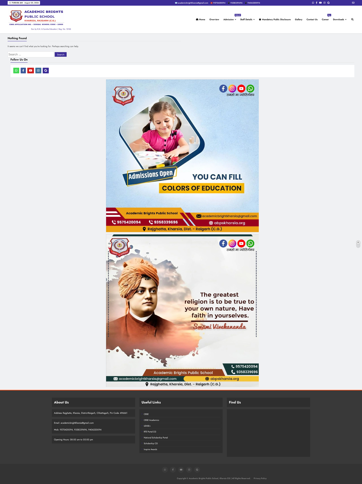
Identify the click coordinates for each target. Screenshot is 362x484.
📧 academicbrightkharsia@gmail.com (191, 2)
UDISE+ (147, 425)
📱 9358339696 (235, 2)
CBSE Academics (151, 420)
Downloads (338, 19)
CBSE (146, 414)
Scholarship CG (151, 443)
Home (201, 19)
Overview (214, 19)
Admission (230, 18)
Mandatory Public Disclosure (276, 19)
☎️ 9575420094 (217, 2)
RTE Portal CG (150, 431)
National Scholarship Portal (156, 437)
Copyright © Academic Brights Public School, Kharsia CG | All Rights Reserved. (214, 478)
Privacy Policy (260, 478)
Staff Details (246, 19)
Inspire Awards (150, 449)
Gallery (298, 19)
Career (326, 18)
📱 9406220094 (252, 2)
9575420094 (66, 429)
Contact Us (312, 19)
